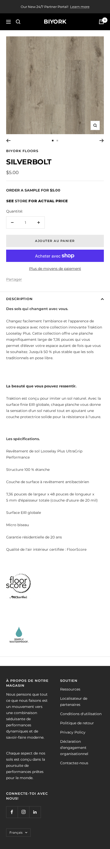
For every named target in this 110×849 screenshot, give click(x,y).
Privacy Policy (72, 732)
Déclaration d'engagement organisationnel (74, 747)
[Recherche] (18, 21)
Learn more (80, 7)
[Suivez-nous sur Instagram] (23, 812)
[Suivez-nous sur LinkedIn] (35, 812)
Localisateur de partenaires (73, 701)
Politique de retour (77, 723)
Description (19, 299)
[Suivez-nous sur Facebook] (12, 812)
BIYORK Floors (22, 151)
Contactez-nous (74, 763)
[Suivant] (102, 140)
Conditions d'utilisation (81, 714)
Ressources (70, 689)
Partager (14, 279)
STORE (21, 201)
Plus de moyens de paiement (55, 268)
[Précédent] (8, 140)
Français (16, 832)
